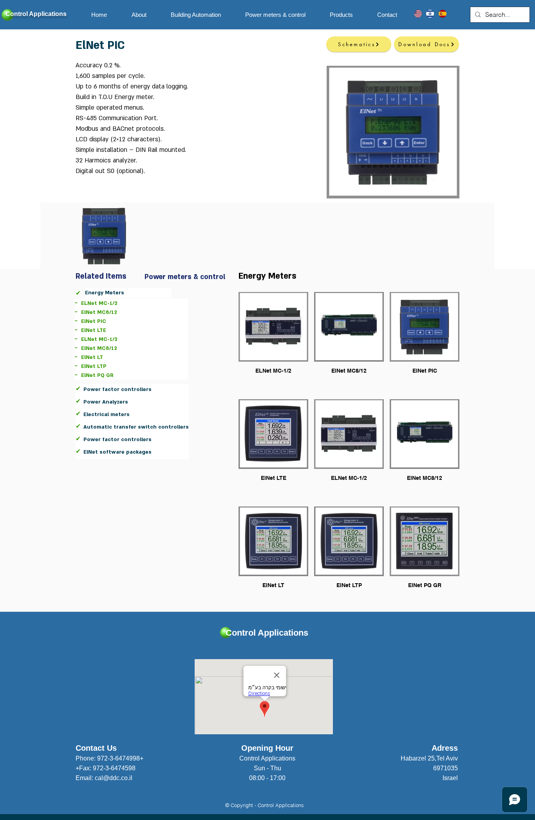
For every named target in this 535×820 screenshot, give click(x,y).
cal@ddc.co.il (113, 778)
